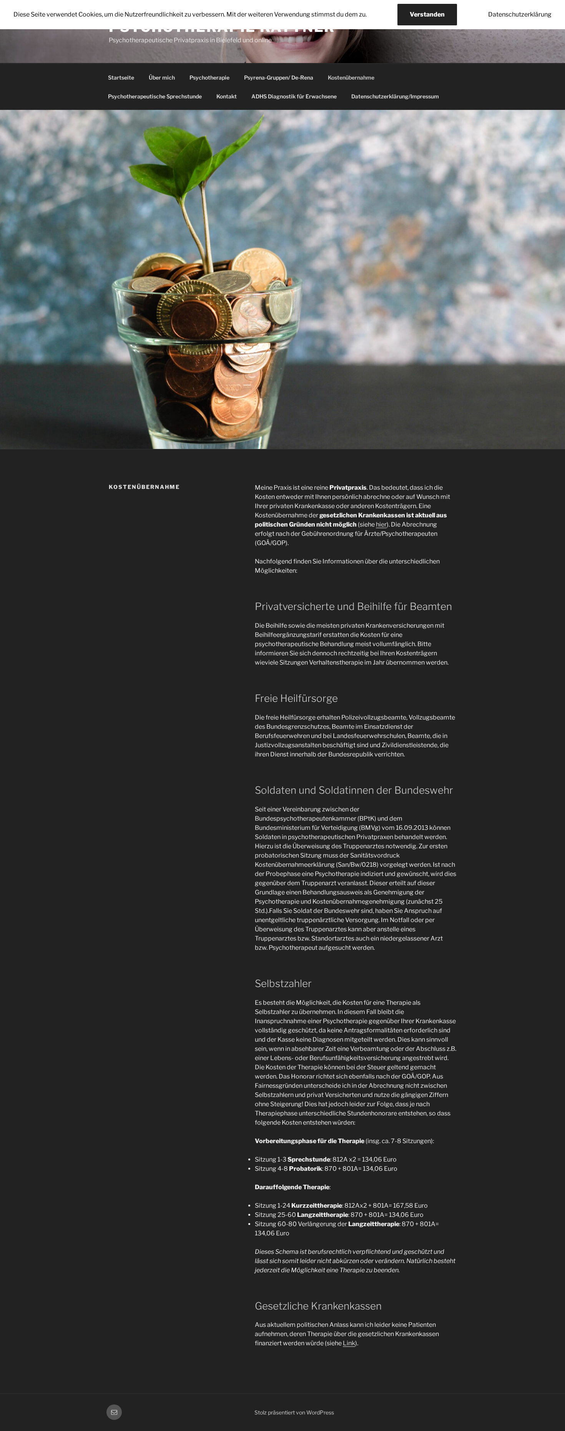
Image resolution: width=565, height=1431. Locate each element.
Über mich (162, 77)
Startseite (121, 77)
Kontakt (226, 96)
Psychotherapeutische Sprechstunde (155, 96)
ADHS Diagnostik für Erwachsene (294, 96)
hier (381, 524)
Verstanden (427, 14)
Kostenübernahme (351, 77)
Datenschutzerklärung (520, 14)
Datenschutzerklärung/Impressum (395, 96)
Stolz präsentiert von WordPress (294, 1412)
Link (349, 1343)
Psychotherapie (209, 77)
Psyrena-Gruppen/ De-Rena (278, 77)
